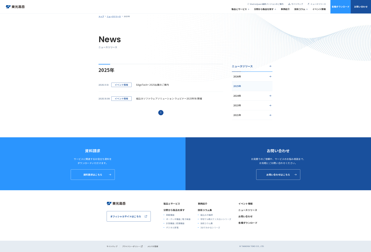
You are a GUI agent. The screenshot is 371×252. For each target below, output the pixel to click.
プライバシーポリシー (131, 246)
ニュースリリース (114, 16)
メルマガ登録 (152, 246)
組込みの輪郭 (206, 214)
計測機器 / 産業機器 (175, 223)
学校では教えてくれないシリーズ (215, 219)
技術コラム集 (205, 210)
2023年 (237, 105)
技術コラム (299, 9)
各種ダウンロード (341, 6)
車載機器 (170, 214)
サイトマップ (112, 246)
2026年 (237, 76)
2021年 (237, 115)
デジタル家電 (172, 227)
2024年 (237, 95)
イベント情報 (319, 9)
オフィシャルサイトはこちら (125, 216)
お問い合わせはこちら (278, 174)
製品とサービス (239, 9)
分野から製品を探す (264, 9)
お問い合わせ (361, 6)
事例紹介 (285, 9)
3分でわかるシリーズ (210, 227)
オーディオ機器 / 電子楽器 (178, 219)
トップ (101, 16)
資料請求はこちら (92, 174)
